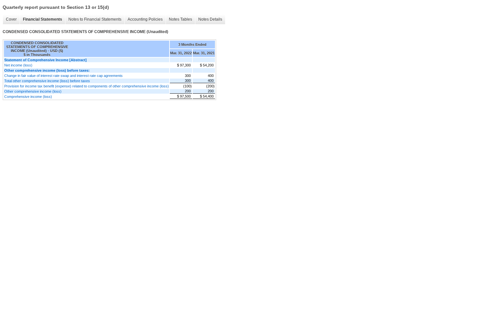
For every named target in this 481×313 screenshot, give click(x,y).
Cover (11, 19)
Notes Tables (180, 19)
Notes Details (210, 19)
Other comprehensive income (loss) (33, 91)
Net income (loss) (18, 65)
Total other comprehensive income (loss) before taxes (47, 81)
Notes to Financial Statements (94, 19)
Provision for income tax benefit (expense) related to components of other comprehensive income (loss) (86, 86)
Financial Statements (42, 19)
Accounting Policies (145, 19)
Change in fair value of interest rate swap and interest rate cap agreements (63, 76)
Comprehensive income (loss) (28, 97)
